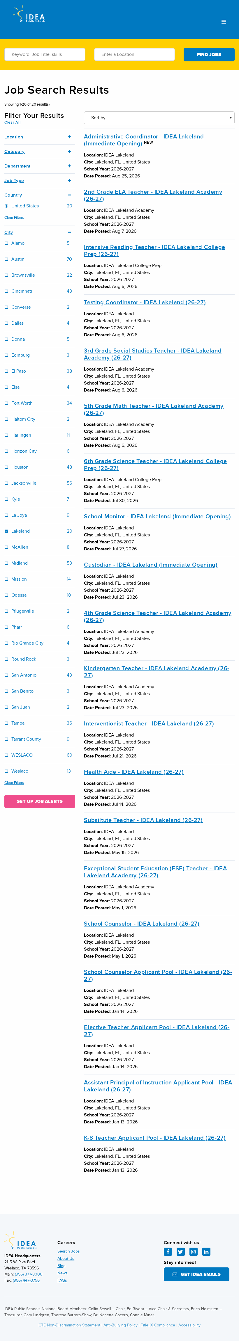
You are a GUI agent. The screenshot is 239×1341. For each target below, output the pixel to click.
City (8, 232)
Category (14, 151)
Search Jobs (68, 1251)
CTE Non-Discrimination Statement (69, 1325)
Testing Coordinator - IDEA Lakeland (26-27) (145, 302)
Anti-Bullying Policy (120, 1325)
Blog (61, 1265)
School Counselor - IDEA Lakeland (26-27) (141, 923)
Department (17, 166)
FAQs (62, 1280)
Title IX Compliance (158, 1325)
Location (13, 137)
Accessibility (189, 1325)
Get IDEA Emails (199, 1274)
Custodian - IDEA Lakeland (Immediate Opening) (150, 564)
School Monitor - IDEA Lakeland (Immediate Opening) (157, 516)
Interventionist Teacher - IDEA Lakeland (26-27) (149, 723)
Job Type (14, 181)
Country (13, 195)
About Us (65, 1258)
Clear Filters (14, 217)
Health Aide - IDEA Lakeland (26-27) (134, 772)
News (62, 1273)
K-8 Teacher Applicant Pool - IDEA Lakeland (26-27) (155, 1137)
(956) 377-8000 (29, 1274)
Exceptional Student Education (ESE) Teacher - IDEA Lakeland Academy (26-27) (155, 872)
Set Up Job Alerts (40, 801)
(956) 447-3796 (26, 1280)
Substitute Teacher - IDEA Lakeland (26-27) (143, 820)
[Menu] (224, 22)
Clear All (12, 122)
